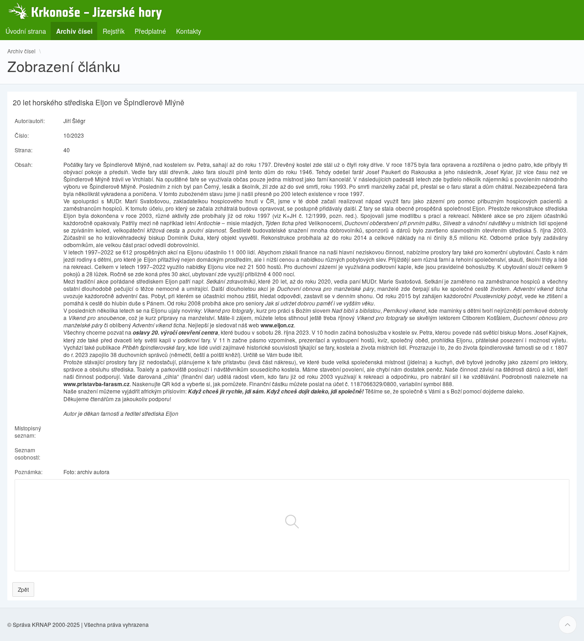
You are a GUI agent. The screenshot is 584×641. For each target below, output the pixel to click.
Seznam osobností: (27, 453)
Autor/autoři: (30, 120)
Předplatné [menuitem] (150, 31)
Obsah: (23, 164)
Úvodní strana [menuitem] (25, 31)
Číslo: (22, 135)
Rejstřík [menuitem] (114, 31)
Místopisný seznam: (28, 431)
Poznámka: (28, 472)
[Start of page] (567, 624)
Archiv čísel (21, 51)
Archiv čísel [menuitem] (77, 31)
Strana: (23, 150)
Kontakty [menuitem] (188, 31)
